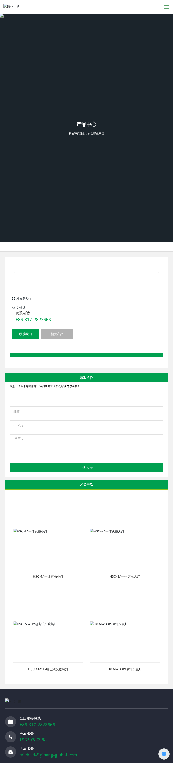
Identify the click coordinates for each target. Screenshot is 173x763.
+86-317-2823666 (33, 319)
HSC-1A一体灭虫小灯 (48, 576)
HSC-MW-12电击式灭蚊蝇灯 (48, 669)
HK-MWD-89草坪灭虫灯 (125, 669)
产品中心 (86, 124)
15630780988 (33, 739)
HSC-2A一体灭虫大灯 (124, 576)
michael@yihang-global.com (48, 755)
